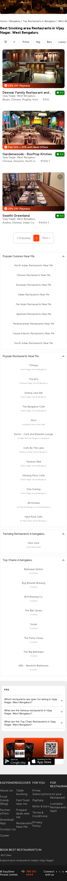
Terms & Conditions (40, 814)
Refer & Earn (40, 806)
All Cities (5, 855)
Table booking (21, 792)
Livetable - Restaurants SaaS (58, 807)
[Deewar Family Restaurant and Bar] (33, 76)
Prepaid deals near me (23, 813)
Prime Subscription (41, 792)
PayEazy (38, 800)
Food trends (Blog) (4, 800)
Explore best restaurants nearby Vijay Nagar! (27, 860)
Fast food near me (22, 802)
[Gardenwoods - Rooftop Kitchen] (33, 138)
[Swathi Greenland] (33, 199)
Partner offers (5, 811)
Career (4, 835)
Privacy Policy (37, 824)
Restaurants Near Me (24, 825)
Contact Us (8, 829)
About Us (6, 790)
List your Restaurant (57, 795)
